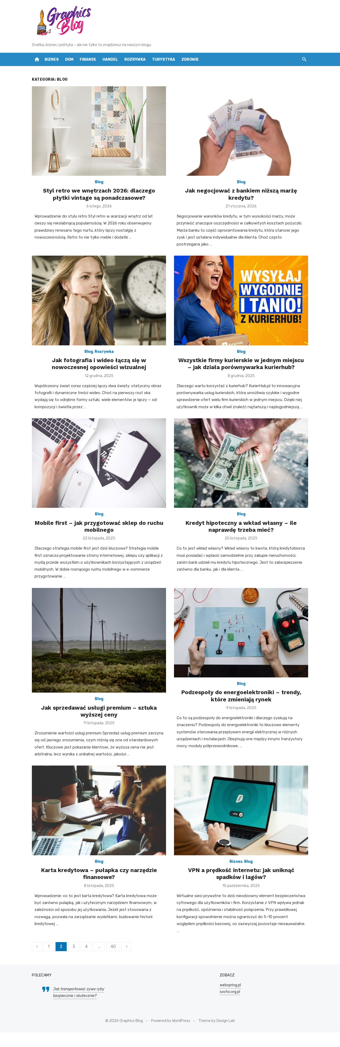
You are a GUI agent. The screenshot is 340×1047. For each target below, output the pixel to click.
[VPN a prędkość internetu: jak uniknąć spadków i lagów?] (241, 810)
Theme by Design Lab (216, 1021)
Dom (69, 59)
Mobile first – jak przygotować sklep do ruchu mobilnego (99, 526)
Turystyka (163, 59)
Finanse (88, 59)
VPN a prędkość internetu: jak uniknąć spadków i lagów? (241, 873)
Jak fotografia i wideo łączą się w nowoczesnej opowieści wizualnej (99, 363)
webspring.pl (230, 985)
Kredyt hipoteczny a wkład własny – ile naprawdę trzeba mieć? (241, 526)
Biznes (52, 59)
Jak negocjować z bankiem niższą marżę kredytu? (241, 194)
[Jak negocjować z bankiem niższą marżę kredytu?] (241, 131)
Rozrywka (135, 59)
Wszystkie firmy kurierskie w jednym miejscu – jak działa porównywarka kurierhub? (241, 363)
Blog (99, 182)
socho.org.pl (230, 991)
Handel (110, 59)
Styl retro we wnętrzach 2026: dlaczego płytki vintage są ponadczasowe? (99, 194)
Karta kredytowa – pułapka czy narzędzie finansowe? (99, 873)
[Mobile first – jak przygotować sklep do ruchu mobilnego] (99, 463)
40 (113, 946)
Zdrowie (190, 59)
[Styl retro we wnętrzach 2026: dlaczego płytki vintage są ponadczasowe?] (99, 131)
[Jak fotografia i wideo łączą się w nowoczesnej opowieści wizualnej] (99, 300)
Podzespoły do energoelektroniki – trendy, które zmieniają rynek (241, 695)
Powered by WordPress (170, 1021)
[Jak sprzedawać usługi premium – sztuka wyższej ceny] (99, 640)
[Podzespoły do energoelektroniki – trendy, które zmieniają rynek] (241, 633)
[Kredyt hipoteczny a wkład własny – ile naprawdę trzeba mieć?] (241, 463)
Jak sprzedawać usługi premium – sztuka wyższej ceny (99, 711)
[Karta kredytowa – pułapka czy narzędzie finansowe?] (99, 810)
